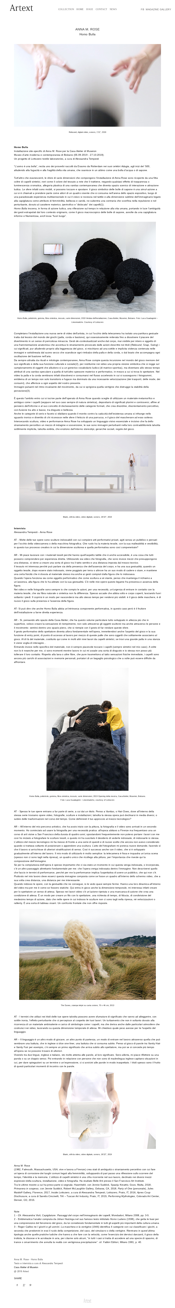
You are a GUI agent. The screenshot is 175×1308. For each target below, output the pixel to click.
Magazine (152, 9)
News (113, 9)
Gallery (165, 9)
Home (80, 9)
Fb (142, 9)
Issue (89, 9)
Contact (101, 9)
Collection (66, 9)
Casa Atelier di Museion (26, 1267)
